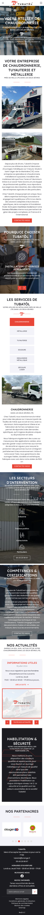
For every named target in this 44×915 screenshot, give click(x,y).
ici (30, 852)
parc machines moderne (24, 207)
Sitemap (22, 908)
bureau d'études (9, 209)
